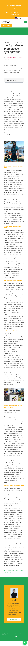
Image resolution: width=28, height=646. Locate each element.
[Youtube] (16, 637)
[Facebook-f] (12, 637)
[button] (21, 80)
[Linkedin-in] (14, 637)
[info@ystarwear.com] (14, 2)
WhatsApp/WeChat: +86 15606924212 (14, 14)
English (19, 18)
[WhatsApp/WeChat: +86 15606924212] (15, 9)
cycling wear (11, 570)
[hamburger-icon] (25, 22)
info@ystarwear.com (14, 6)
